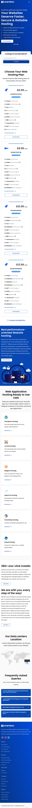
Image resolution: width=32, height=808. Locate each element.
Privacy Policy (4, 794)
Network (3, 783)
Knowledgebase (5, 751)
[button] (14, 44)
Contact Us (4, 786)
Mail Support (4, 744)
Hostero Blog (4, 781)
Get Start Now (6, 360)
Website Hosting (5, 758)
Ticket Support (4, 749)
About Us (3, 779)
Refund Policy (4, 799)
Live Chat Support (5, 747)
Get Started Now (7, 35)
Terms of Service (5, 792)
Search (17, 61)
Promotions (4, 773)
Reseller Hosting (5, 762)
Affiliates (3, 770)
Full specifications (9, 133)
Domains (3, 764)
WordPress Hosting (6, 760)
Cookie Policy (4, 797)
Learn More (6, 583)
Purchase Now (16, 137)
